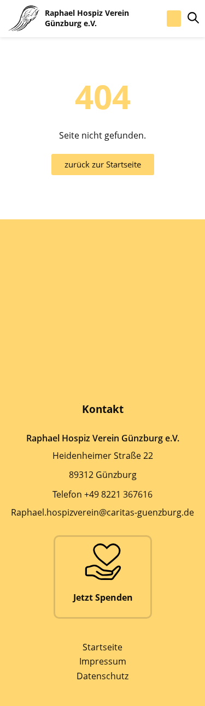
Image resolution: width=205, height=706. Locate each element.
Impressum (102, 661)
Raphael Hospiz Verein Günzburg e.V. (87, 18)
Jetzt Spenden (102, 597)
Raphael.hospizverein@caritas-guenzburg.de (102, 512)
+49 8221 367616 (118, 494)
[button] (174, 18)
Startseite (102, 647)
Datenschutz (102, 676)
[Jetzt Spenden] (103, 561)
